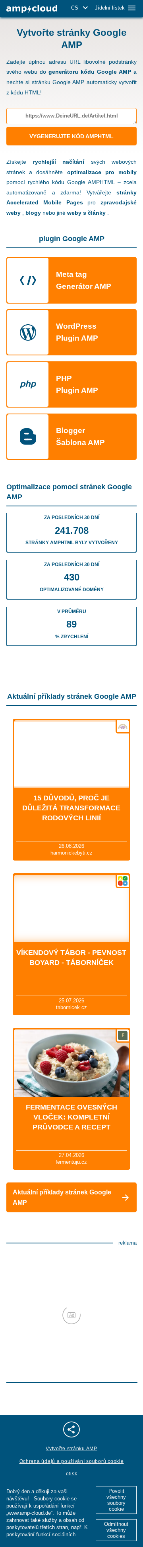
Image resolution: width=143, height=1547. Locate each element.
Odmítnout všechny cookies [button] (116, 1530)
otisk (71, 1473)
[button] (81, 8)
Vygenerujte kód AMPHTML (71, 136)
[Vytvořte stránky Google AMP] (31, 9)
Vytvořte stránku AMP (71, 1448)
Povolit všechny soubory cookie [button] (116, 1500)
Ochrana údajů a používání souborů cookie (71, 1461)
